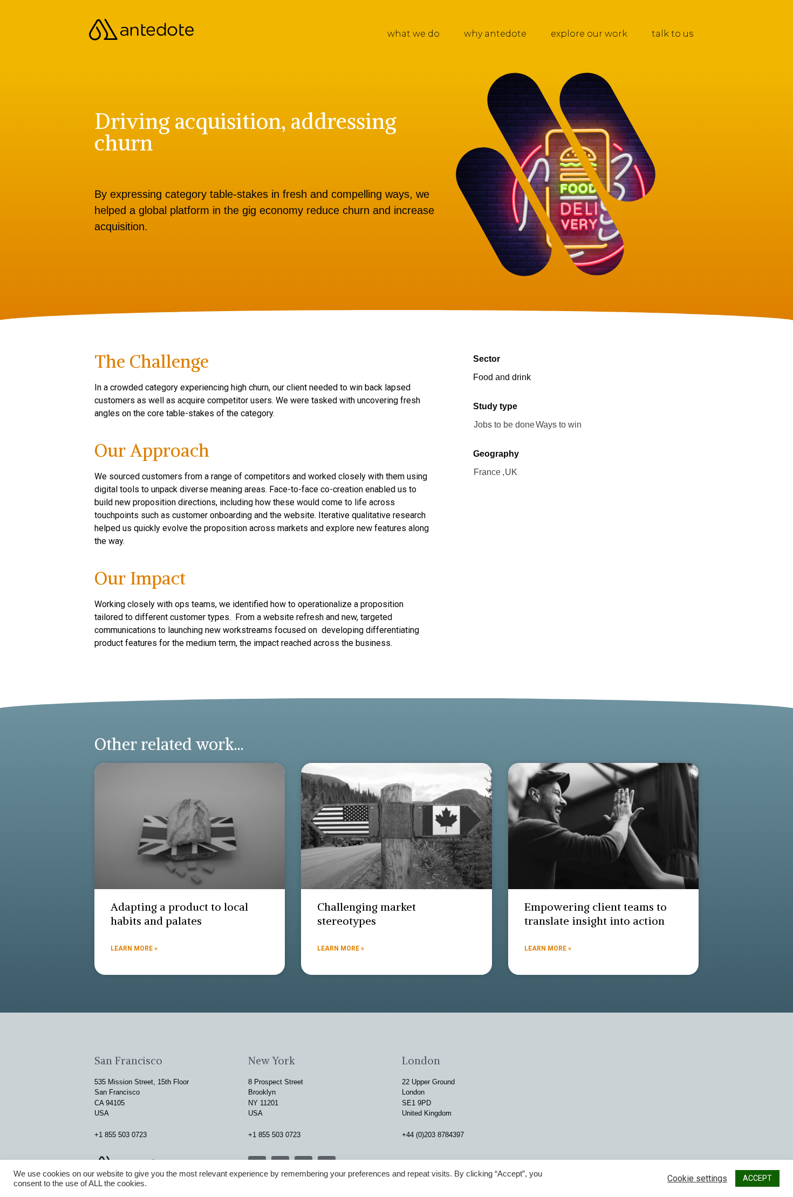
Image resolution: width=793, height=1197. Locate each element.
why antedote (495, 34)
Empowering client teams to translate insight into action (595, 913)
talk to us (672, 34)
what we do (413, 34)
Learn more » (134, 948)
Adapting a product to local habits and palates (179, 913)
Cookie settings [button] (697, 1179)
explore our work (589, 34)
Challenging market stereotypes (366, 913)
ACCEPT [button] (757, 1178)
